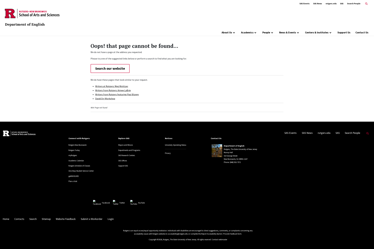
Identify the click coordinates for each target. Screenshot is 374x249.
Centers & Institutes (316, 32)
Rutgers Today (74, 150)
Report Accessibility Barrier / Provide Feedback (219, 234)
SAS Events (304, 3)
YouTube (141, 203)
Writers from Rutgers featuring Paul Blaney (117, 94)
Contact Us (361, 32)
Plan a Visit (73, 181)
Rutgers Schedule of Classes (79, 166)
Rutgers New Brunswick (77, 145)
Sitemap (46, 219)
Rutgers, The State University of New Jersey (179, 239)
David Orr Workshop (105, 98)
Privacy (168, 153)
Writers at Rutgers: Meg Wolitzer (111, 86)
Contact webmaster (219, 239)
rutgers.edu (331, 3)
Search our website (110, 68)
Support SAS (123, 166)
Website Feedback (66, 219)
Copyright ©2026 (155, 239)
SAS (341, 3)
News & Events (287, 32)
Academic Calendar (76, 160)
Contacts (19, 219)
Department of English (25, 24)
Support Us (343, 32)
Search (33, 219)
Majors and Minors (125, 145)
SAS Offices (122, 160)
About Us (227, 32)
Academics (247, 32)
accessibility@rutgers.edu (178, 234)
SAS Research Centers (126, 155)
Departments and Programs (129, 150)
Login (111, 219)
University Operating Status (175, 145)
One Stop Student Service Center (81, 171)
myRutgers (73, 155)
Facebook (106, 203)
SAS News (317, 3)
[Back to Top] (367, 242)
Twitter (122, 203)
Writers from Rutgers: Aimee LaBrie (113, 90)
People (266, 32)
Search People (353, 3)
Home (6, 219)
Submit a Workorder (91, 219)
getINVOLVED (74, 176)
